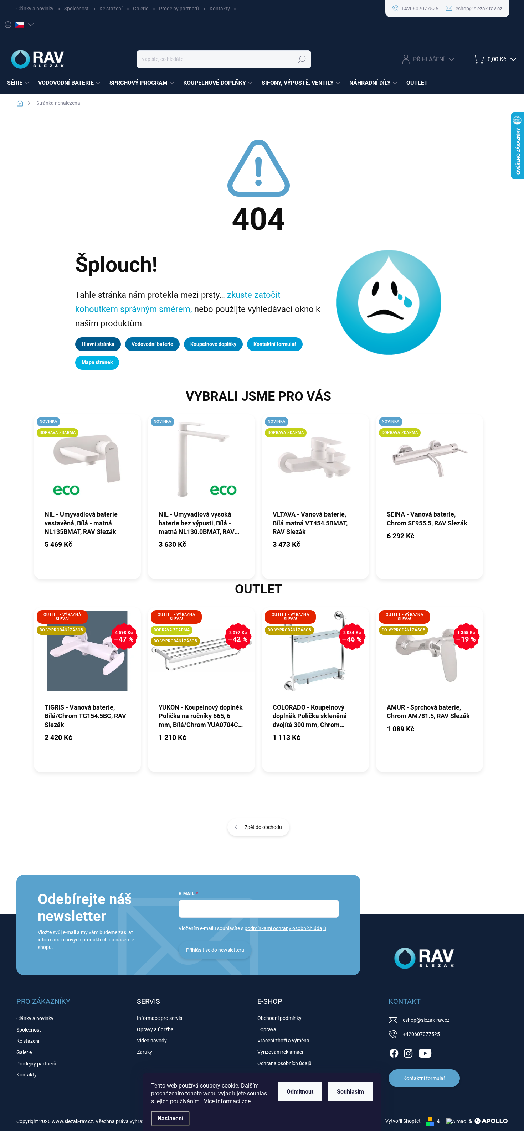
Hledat (302, 59)
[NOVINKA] (201, 461)
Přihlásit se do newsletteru (215, 950)
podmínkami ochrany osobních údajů (285, 928)
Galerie (140, 8)
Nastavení (170, 1118)
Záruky (144, 1052)
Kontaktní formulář (274, 344)
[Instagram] (408, 1052)
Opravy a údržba (155, 1029)
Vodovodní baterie (152, 344)
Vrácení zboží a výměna (283, 1040)
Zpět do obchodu (263, 827)
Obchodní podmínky (279, 1018)
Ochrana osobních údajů (284, 1063)
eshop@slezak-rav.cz (426, 1020)
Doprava (266, 1029)
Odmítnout (300, 1091)
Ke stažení (110, 8)
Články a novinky (34, 8)
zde (246, 1101)
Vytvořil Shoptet (403, 1121)
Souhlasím (350, 1091)
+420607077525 (421, 1034)
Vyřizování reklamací (280, 1052)
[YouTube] (425, 1052)
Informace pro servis (159, 1018)
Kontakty (220, 8)
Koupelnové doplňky (213, 344)
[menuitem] (19, 83)
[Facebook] (394, 1052)
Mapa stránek (97, 362)
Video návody (152, 1040)
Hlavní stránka (98, 344)
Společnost (76, 8)
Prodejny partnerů (179, 8)
